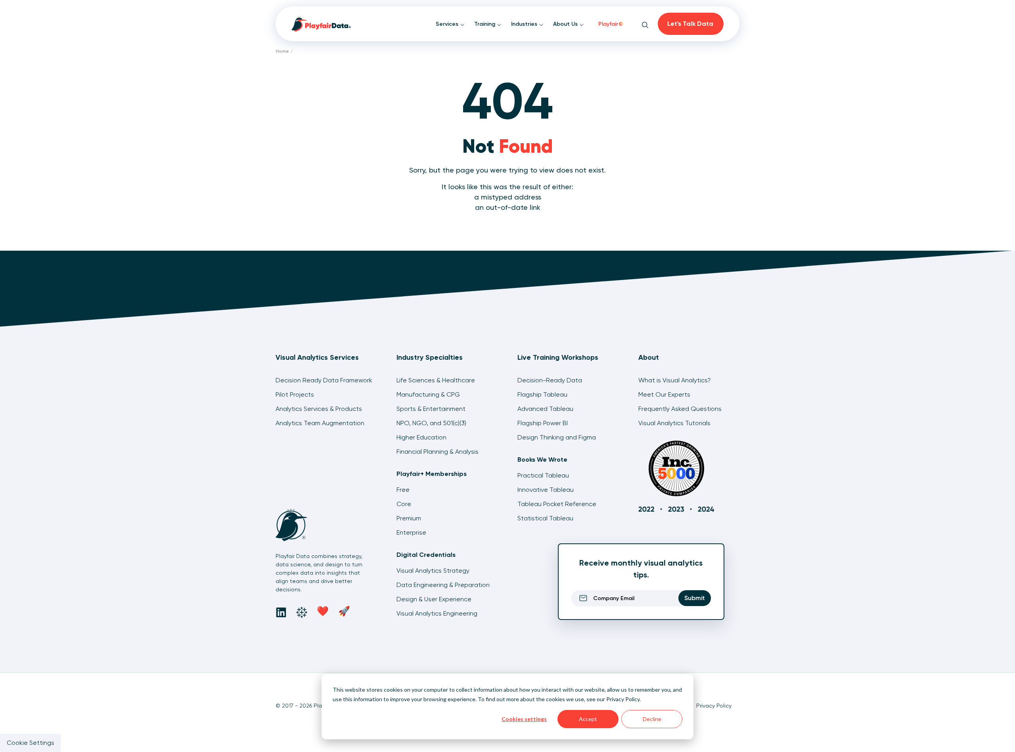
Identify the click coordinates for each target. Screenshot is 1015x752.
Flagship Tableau (542, 394)
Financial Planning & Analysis (437, 451)
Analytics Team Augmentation (320, 423)
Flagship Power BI (542, 423)
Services (448, 24)
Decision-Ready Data (549, 380)
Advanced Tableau (545, 408)
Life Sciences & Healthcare (435, 380)
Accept (588, 719)
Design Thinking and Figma (556, 437)
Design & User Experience (433, 599)
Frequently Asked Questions (680, 408)
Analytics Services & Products (319, 408)
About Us (566, 24)
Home (282, 51)
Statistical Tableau (545, 518)
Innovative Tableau (545, 489)
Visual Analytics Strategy (432, 570)
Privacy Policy (623, 699)
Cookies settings (524, 719)
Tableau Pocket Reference (556, 504)
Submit (694, 598)
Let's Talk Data (690, 23)
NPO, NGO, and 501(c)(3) (431, 423)
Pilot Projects (295, 394)
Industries (525, 24)
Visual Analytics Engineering (436, 613)
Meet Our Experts (664, 394)
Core (403, 504)
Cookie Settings (30, 742)
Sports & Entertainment (430, 408)
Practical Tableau (543, 475)
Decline (652, 719)
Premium (408, 518)
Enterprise (411, 532)
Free (403, 489)
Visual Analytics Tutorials (674, 423)
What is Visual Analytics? (674, 380)
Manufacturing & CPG (428, 394)
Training (485, 24)
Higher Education (421, 437)
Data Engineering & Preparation (443, 585)
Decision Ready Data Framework (324, 380)
